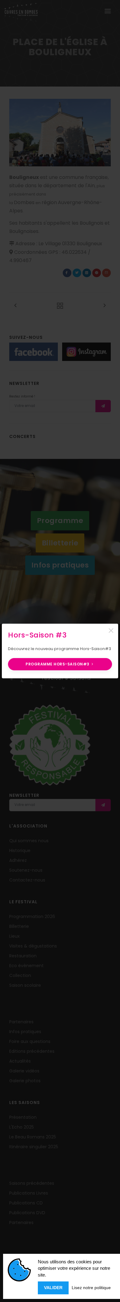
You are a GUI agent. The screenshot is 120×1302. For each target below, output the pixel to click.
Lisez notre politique (91, 1287)
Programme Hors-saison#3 (58, 664)
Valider (53, 1287)
